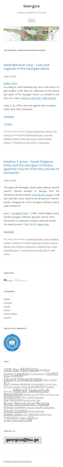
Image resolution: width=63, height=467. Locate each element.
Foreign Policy (50, 384)
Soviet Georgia (36, 411)
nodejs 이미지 (10, 83)
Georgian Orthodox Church (44, 243)
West (36, 418)
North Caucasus (36, 397)
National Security (31, 394)
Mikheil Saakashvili (31, 390)
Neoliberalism (12, 397)
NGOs (24, 397)
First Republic (38, 384)
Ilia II (13, 246)
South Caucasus (44, 407)
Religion (7, 142)
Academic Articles (35, 239)
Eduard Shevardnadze (23, 379)
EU (6, 383)
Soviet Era (16, 243)
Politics (7, 299)
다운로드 (8, 124)
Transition (11, 417)
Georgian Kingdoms (12, 387)
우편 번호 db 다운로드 (42, 194)
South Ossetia (15, 410)
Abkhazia (29, 369)
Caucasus (22, 373)
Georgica (31, 6)
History (49, 131)
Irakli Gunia (44, 142)
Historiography (45, 138)
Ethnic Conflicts (50, 379)
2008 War (11, 369)
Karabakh (50, 387)
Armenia (44, 370)
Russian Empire (14, 407)
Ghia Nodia (28, 386)
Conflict (52, 373)
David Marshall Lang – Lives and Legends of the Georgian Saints (26, 67)
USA (30, 417)
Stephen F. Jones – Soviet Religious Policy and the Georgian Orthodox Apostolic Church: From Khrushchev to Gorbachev (31, 167)
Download (9, 116)
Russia (42, 403)
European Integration (20, 384)
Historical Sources (28, 138)
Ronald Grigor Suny (31, 400)
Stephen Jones (44, 246)
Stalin (25, 414)
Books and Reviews (36, 131)
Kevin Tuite (8, 391)
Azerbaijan (9, 373)
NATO (42, 394)
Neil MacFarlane (52, 395)
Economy (8, 302)
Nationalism (13, 394)
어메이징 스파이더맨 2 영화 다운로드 (38, 98)
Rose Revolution (20, 403)
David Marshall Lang (33, 135)
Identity (7, 246)
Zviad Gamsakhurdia (18, 420)
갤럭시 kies (43, 224)
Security (7, 317)
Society (7, 243)
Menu (31, 20)
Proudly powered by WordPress (17, 461)
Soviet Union (30, 246)
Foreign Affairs (10, 313)
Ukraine (23, 417)
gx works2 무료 (19, 213)
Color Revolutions (37, 373)
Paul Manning (13, 400)
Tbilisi (49, 414)
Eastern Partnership (13, 375)
